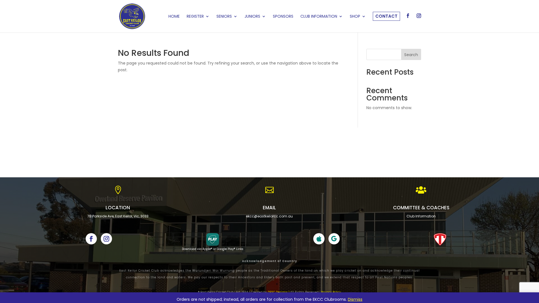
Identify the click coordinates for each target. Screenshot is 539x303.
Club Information (421, 216)
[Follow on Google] (334, 238)
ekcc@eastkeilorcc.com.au (269, 216)
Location (118, 207)
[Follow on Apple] (319, 238)
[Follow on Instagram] (106, 238)
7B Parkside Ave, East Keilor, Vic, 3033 (118, 216)
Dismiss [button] (355, 299)
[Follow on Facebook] (91, 238)
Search (411, 55)
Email (269, 207)
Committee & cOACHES (421, 207)
